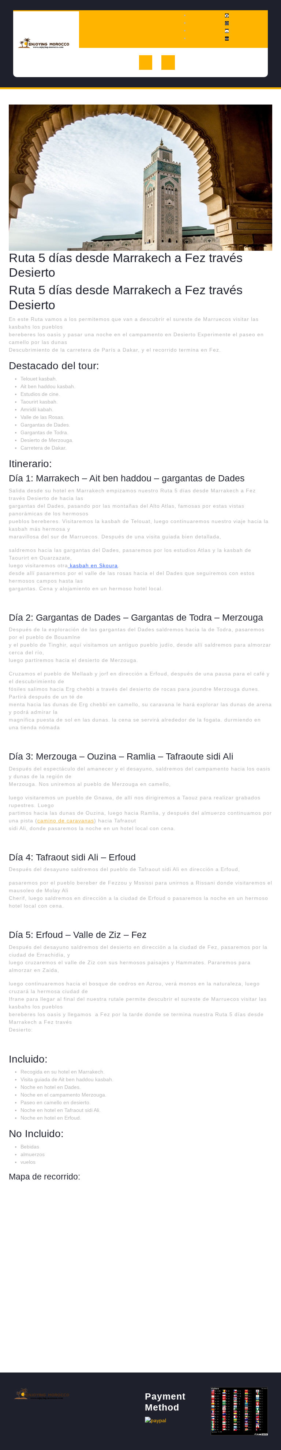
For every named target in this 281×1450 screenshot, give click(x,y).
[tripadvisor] (227, 38)
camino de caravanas (65, 821)
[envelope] (227, 30)
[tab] (146, 62)
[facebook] (227, 15)
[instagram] (227, 23)
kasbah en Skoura (93, 565)
